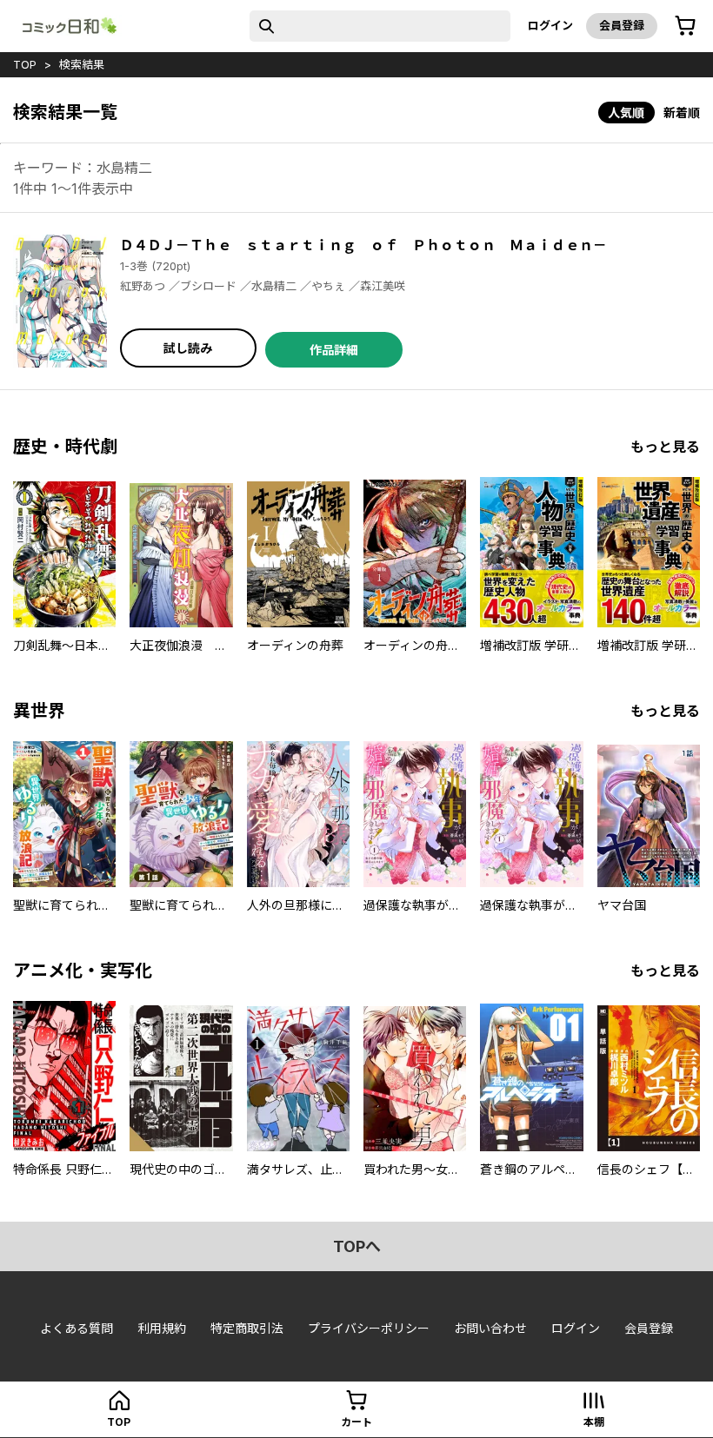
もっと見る (665, 446)
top (25, 64)
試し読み (187, 348)
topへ (357, 1246)
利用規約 (161, 1328)
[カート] (685, 26)
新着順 (681, 112)
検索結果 (81, 64)
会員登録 (621, 25)
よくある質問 (76, 1328)
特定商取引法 (246, 1328)
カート (356, 1421)
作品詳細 (334, 349)
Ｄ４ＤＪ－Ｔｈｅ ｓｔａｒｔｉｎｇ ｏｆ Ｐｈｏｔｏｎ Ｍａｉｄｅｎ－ (363, 245)
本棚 (593, 1421)
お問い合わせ (490, 1328)
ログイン (550, 25)
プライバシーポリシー (369, 1328)
